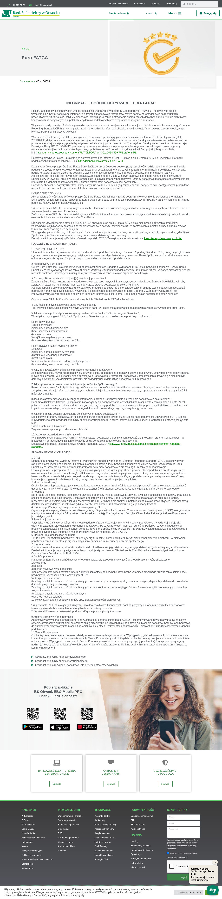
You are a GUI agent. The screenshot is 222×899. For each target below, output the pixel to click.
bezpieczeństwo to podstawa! (165, 772)
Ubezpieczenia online (118, 3)
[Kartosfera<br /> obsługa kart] (111, 763)
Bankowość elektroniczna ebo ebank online (57, 772)
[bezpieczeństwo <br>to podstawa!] (165, 763)
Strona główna (27, 81)
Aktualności (139, 3)
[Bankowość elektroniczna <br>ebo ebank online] (57, 763)
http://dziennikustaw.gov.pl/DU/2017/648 (101, 161)
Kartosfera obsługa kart (111, 772)
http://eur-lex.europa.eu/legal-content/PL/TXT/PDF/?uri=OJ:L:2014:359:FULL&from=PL (87, 152)
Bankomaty (172, 3)
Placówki (156, 3)
